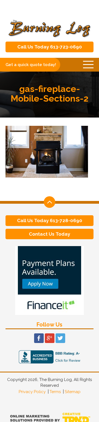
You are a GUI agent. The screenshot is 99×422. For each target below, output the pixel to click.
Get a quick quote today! (31, 64)
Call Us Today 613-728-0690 (49, 220)
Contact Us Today (49, 234)
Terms (55, 391)
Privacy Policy (32, 391)
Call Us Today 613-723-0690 (49, 47)
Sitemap (73, 391)
